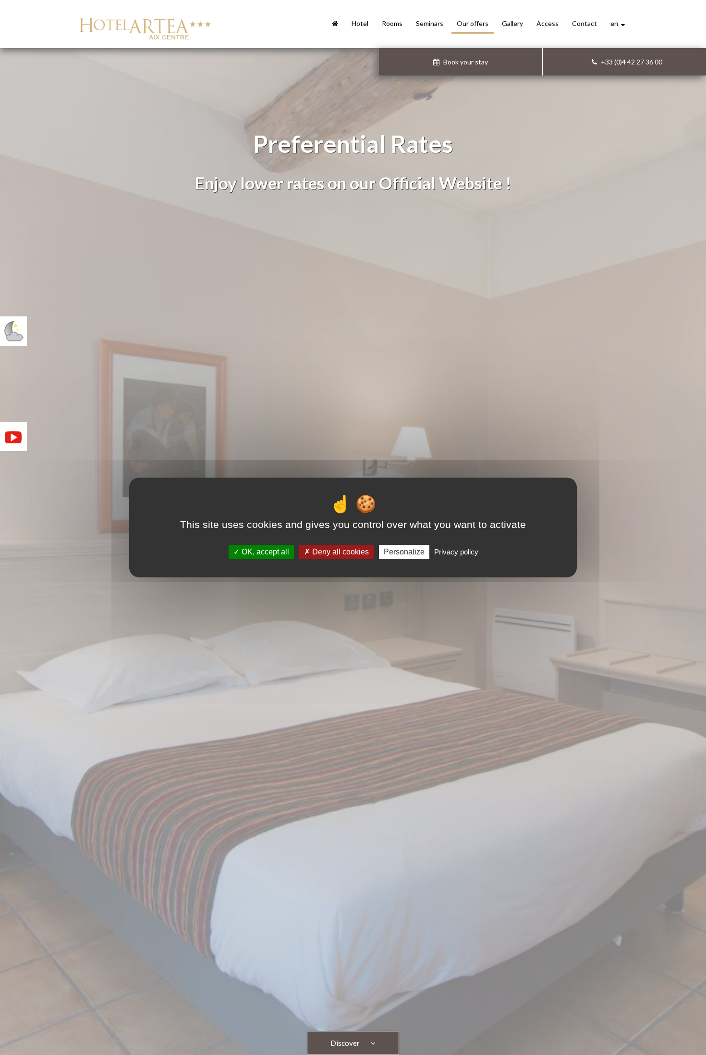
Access (547, 23)
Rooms (392, 23)
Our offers (472, 23)
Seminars (429, 23)
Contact (584, 23)
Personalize (404, 552)
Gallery (512, 23)
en (615, 23)
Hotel (360, 23)
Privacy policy (456, 552)
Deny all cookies (339, 552)
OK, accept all (264, 552)
